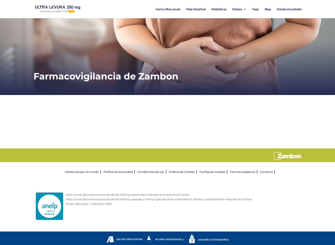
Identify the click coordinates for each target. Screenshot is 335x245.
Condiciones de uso (150, 172)
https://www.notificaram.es (169, 119)
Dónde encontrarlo (289, 9)
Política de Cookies (182, 172)
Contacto (266, 172)
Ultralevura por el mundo (82, 172)
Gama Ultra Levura (168, 9)
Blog (268, 9)
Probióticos (218, 9)
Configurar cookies (212, 172)
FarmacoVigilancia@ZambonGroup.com (176, 130)
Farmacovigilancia (242, 172)
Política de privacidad (118, 172)
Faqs (255, 9)
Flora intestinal (196, 9)
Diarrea (237, 9)
